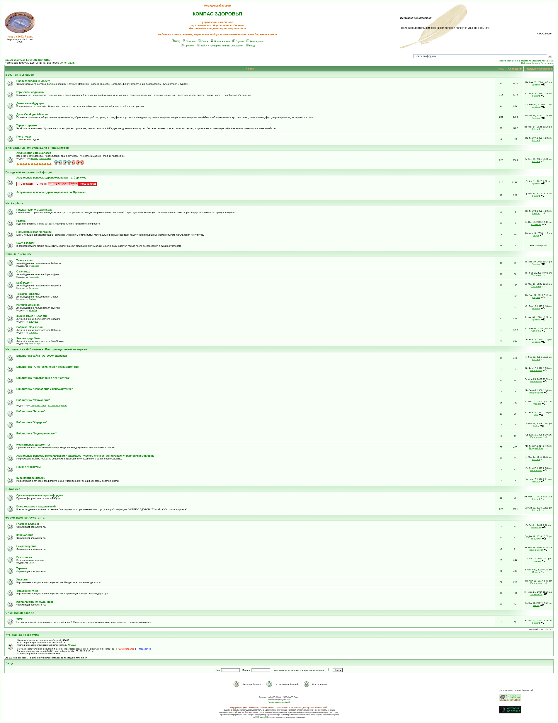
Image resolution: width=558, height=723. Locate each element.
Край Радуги (24, 282)
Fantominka (45, 158)
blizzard (536, 96)
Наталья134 (536, 594)
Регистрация (257, 41)
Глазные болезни (27, 524)
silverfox (33, 310)
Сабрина (33, 332)
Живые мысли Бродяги (31, 316)
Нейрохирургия (26, 546)
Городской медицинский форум (28, 172)
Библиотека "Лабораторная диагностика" (43, 377)
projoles (536, 297)
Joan (43, 405)
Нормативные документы (33, 444)
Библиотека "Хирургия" (31, 422)
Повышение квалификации (33, 231)
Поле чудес (24, 136)
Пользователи (222, 41)
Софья (32, 299)
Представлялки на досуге (33, 81)
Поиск (204, 41)
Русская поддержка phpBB (279, 702)
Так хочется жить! (28, 293)
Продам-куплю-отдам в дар (34, 209)
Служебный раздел (19, 612)
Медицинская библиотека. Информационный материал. (46, 349)
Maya (536, 235)
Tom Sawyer (35, 343)
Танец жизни (24, 260)
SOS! (19, 619)
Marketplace (14, 203)
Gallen (536, 426)
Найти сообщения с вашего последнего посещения (526, 61)
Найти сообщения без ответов (537, 63)
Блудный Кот (536, 448)
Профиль (189, 45)
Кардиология (24, 535)
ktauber (286, 699)
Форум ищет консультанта (25, 517)
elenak (536, 605)
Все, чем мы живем (19, 74)
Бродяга (536, 84)
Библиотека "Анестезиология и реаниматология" (48, 366)
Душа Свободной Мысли (32, 114)
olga (536, 415)
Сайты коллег (25, 243)
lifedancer (34, 266)
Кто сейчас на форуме (22, 634)
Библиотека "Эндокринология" (36, 433)
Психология (24, 557)
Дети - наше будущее (30, 103)
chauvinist (536, 539)
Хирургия (22, 579)
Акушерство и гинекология (33, 153)
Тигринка (536, 275)
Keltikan (536, 213)
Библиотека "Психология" (33, 400)
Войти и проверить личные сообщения (222, 45)
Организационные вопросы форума (39, 495)
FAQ (177, 41)
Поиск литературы (28, 466)
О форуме (12, 489)
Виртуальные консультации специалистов (37, 147)
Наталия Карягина (57, 405)
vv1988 (536, 481)
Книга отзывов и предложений (36, 506)
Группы (240, 41)
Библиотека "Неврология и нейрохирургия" (44, 389)
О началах (23, 271)
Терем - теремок (26, 125)
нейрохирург (536, 392)
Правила (191, 41)
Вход (252, 45)
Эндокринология (27, 590)
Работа (21, 220)
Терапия (21, 568)
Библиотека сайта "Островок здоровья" (42, 355)
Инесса (536, 572)
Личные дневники (18, 254)
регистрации (67, 62)
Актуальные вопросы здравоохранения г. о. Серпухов (51, 177)
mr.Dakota (536, 224)
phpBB (272, 697)
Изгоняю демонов (27, 304)
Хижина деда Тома (28, 338)
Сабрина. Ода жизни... (30, 327)
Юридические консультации (34, 601)
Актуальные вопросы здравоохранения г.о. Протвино (50, 192)
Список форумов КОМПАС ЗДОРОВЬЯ (28, 60)
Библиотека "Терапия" (31, 411)
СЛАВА (72, 645)
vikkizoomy (536, 527)
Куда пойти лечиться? (30, 478)
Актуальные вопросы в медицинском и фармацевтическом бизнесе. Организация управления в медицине (85, 455)
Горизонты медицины (30, 92)
